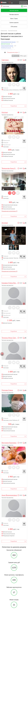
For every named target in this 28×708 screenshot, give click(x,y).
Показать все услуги (13, 52)
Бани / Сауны (14, 18)
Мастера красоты (14, 14)
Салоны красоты (14, 22)
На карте (23, 56)
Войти (25, 6)
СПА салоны (14, 26)
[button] (16, 247)
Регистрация (23, 2)
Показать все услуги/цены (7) (9, 211)
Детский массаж (5, 44)
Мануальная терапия (7, 49)
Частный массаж (14, 10)
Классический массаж (7, 46)
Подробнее (13, 106)
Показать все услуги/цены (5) (9, 271)
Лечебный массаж (6, 47)
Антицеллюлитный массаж (8, 42)
